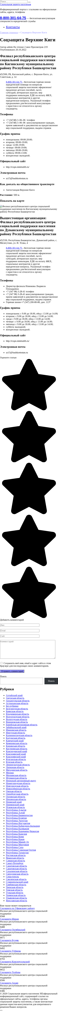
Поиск (3, 676)
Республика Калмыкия (17, 828)
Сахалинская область (16, 871)
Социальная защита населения (15, 4)
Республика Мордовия (17, 844)
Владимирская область (17, 714)
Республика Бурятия (16, 818)
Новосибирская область (18, 788)
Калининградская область (19, 735)
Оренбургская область (17, 794)
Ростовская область (16, 855)
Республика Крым (15, 839)
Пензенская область (16, 799)
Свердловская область (17, 874)
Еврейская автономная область (21, 724)
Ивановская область (16, 730)
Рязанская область (15, 858)
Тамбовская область (16, 884)
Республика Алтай (15, 812)
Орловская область (15, 796)
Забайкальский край (16, 727)
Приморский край (15, 804)
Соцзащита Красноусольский (15, 961)
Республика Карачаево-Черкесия (22, 831)
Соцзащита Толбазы (10, 972)
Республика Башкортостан (19, 815)
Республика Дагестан (17, 820)
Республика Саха (14, 847)
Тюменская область (16, 895)
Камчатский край (15, 740)
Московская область (16, 775)
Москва (10, 772)
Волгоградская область (17, 716)
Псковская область (15, 807)
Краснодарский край (16, 751)
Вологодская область (16, 719)
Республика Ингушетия (18, 823)
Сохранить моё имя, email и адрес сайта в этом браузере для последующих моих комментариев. (25, 664)
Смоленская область (16, 879)
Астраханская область (17, 703)
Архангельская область (17, 700)
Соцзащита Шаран (9, 919)
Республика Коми (15, 836)
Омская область (14, 791)
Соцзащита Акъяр (9, 983)
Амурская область (15, 698)
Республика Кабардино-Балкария (23, 826)
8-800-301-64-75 (13, 18)
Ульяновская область (16, 898)
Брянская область (14, 711)
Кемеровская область (16, 743)
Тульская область (14, 892)
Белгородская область (17, 708)
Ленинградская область (18, 764)
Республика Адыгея (16, 810)
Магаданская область (16, 770)
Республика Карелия (16, 834)
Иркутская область (15, 732)
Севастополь (12, 876)
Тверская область (14, 887)
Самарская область (15, 860)
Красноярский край (16, 754)
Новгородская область (17, 786)
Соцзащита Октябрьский (12, 929)
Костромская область (16, 748)
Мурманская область (16, 778)
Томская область (14, 890)
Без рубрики (12, 706)
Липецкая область (15, 767)
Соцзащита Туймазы (10, 951)
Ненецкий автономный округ (21, 780)
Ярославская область (16, 900)
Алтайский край (14, 695)
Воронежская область (17, 722)
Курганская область (16, 759)
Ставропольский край (17, 882)
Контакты (13, 27)
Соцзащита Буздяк (9, 940)
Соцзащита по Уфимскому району (17, 908)
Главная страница (9, 32)
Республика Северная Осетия (21, 850)
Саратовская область (16, 866)
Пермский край (14, 802)
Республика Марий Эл (17, 842)
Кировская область (15, 746)
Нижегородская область (18, 783)
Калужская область (15, 738)
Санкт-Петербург (14, 863)
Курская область (14, 762)
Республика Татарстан (17, 852)
